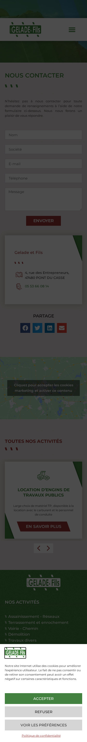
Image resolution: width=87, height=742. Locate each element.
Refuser (43, 712)
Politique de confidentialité (41, 735)
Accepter (43, 698)
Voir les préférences (44, 725)
